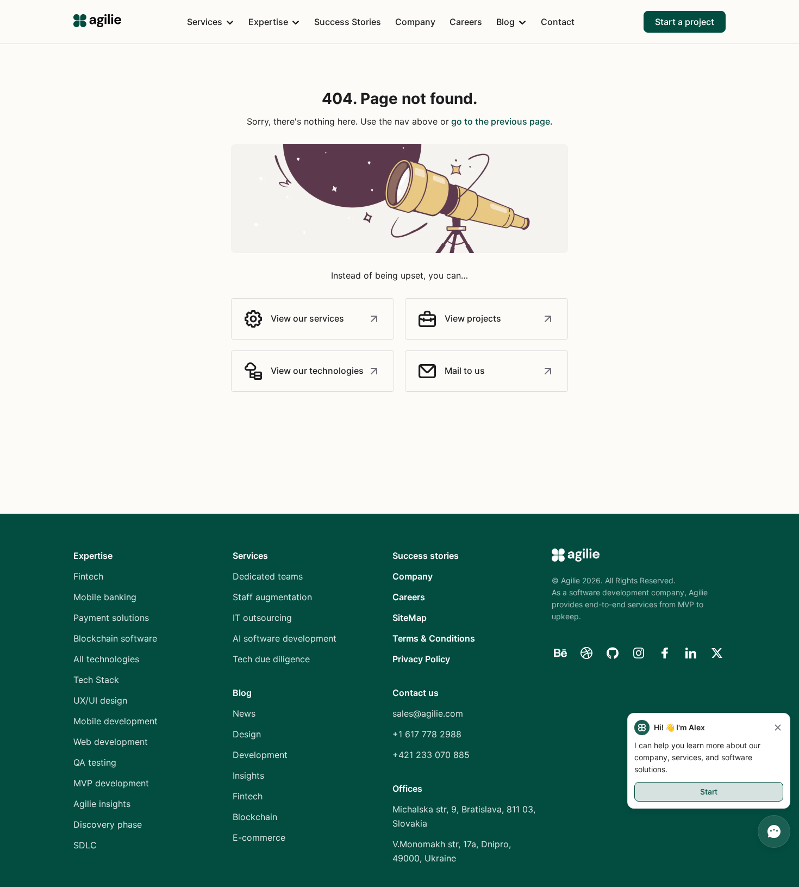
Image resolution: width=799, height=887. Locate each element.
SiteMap (409, 617)
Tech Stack (96, 679)
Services (204, 21)
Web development (110, 741)
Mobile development (115, 721)
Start (708, 791)
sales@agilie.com (427, 713)
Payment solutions (111, 617)
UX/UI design (100, 700)
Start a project (684, 21)
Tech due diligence (271, 659)
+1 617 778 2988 (426, 734)
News (244, 713)
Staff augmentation (272, 597)
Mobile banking (104, 597)
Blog (505, 21)
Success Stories (347, 21)
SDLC (85, 845)
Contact (558, 21)
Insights (248, 775)
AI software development (284, 638)
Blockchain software (115, 638)
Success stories (425, 555)
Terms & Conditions (433, 638)
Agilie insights (101, 803)
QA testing (94, 762)
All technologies (106, 659)
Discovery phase (107, 824)
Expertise (268, 21)
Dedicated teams (268, 576)
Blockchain (255, 816)
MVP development (111, 783)
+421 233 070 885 (431, 754)
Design (247, 734)
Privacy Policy (421, 659)
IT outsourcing (262, 617)
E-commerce (259, 837)
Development (260, 754)
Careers (466, 21)
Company (415, 21)
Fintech (88, 576)
